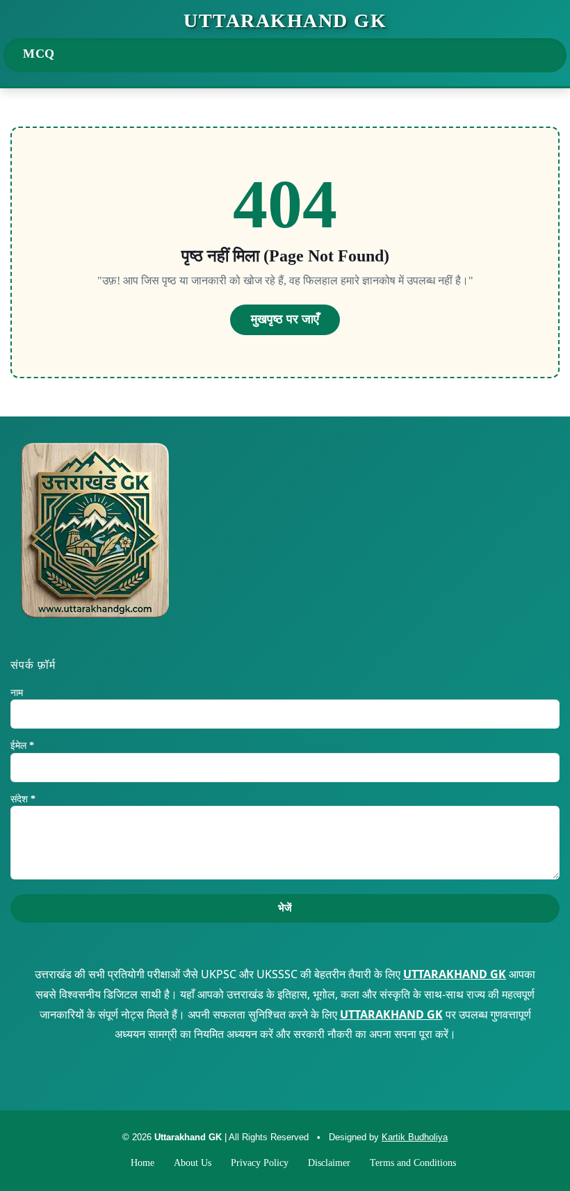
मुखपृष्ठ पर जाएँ (285, 319)
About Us (192, 1163)
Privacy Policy (259, 1163)
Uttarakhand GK (285, 21)
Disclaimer (329, 1163)
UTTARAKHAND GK (454, 974)
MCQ (39, 53)
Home (142, 1163)
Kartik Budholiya (415, 1137)
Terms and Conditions (413, 1163)
